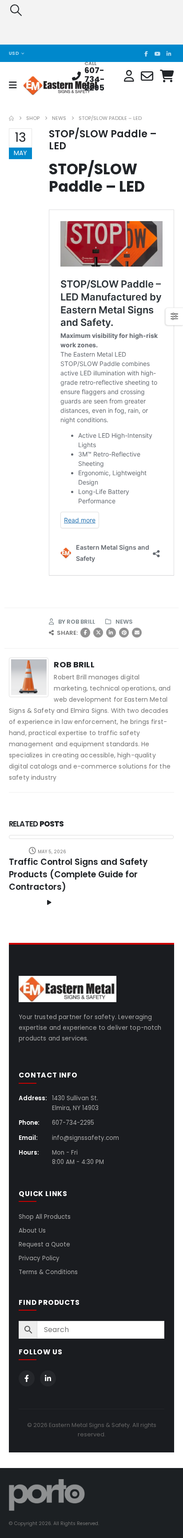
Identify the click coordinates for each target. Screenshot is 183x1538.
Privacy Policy (39, 1258)
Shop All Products (45, 1217)
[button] (16, 10)
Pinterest (124, 632)
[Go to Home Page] (11, 118)
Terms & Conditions (48, 1272)
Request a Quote (44, 1244)
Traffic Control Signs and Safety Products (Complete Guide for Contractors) (78, 874)
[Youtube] (157, 53)
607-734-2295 (94, 79)
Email (137, 632)
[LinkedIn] (168, 53)
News (124, 621)
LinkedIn (111, 632)
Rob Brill (81, 621)
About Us (32, 1230)
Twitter (98, 632)
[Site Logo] (47, 85)
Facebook (85, 632)
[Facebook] (146, 53)
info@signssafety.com (85, 1138)
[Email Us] (147, 76)
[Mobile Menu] (16, 85)
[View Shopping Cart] (167, 76)
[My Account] (129, 76)
